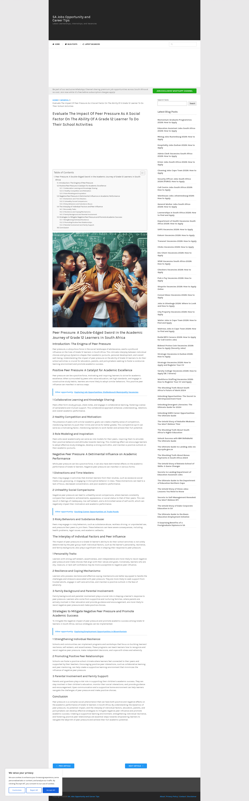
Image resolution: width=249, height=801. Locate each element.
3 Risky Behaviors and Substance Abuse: (77, 204)
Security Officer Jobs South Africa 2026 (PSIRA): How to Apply (174, 180)
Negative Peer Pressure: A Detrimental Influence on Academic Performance (89, 196)
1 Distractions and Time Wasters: (74, 199)
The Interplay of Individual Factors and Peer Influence (81, 207)
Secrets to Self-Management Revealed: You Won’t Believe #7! (177, 498)
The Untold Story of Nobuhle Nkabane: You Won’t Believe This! (176, 422)
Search (192, 103)
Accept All (51, 790)
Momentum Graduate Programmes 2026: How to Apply (175, 121)
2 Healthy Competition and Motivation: (77, 191)
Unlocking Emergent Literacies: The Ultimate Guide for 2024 (175, 405)
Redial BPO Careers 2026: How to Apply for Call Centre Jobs (177, 338)
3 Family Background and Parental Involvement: (80, 214)
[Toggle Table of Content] (141, 173)
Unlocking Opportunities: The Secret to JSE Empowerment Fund (177, 397)
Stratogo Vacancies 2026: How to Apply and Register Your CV (174, 363)
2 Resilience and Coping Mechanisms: (77, 212)
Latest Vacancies (92, 44)
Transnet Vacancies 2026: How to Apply (177, 241)
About (162, 796)
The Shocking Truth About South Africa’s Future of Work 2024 (173, 389)
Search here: (163, 100)
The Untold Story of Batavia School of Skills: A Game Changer (176, 464)
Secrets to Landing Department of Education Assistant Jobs (174, 473)
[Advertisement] (148, 20)
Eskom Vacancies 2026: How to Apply (176, 235)
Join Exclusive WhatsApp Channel (175, 91)
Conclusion (64, 228)
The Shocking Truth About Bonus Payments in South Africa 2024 (174, 456)
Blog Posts (72, 44)
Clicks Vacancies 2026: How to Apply (176, 247)
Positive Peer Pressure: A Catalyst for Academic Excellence (82, 186)
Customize (16, 790)
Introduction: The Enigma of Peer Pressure (76, 183)
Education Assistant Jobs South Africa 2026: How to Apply (176, 129)
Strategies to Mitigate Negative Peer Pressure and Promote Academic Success (90, 217)
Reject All (34, 790)
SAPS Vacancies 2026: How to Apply (175, 229)
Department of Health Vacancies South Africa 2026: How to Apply (177, 222)
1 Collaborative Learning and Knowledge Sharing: (80, 188)
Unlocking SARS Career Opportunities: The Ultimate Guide (176, 414)
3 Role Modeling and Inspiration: (74, 193)
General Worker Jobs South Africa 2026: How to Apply (174, 205)
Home (57, 44)
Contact (182, 796)
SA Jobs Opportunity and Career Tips (71, 18)
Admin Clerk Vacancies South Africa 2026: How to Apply (175, 154)
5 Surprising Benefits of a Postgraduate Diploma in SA (171, 523)
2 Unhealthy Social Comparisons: (75, 201)
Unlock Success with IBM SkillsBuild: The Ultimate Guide (175, 439)
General (64, 100)
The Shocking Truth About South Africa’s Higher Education (173, 431)
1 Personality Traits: (69, 209)
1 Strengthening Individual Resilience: (76, 220)
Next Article (135, 766)
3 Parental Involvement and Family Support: (78, 225)
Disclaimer (191, 796)
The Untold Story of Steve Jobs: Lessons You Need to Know (173, 490)
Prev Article (64, 766)
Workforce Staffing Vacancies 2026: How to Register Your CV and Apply (175, 380)
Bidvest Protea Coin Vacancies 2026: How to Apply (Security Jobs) (176, 346)
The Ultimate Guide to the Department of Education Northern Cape (176, 481)
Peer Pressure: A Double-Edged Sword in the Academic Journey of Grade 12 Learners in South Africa (97, 178)
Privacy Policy (172, 796)
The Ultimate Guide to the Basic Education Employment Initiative (173, 515)
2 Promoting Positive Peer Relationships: (77, 222)
